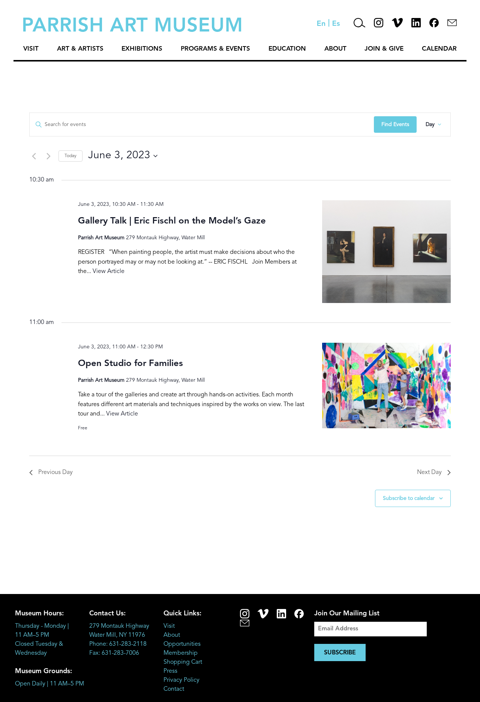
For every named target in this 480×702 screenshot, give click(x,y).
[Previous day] (33, 156)
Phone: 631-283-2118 (118, 644)
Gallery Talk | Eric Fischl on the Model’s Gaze (172, 221)
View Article (108, 271)
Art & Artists (80, 49)
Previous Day (55, 473)
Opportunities (182, 644)
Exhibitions (142, 49)
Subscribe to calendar (409, 498)
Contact (174, 689)
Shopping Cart (183, 662)
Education (287, 49)
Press (170, 671)
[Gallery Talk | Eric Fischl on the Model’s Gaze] (386, 251)
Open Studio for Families (130, 363)
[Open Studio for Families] (386, 385)
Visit (31, 49)
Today (70, 156)
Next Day (429, 473)
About (335, 49)
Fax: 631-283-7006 (114, 653)
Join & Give (384, 49)
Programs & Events (215, 49)
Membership (181, 653)
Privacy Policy (182, 680)
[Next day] (48, 156)
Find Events (395, 124)
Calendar (439, 49)
